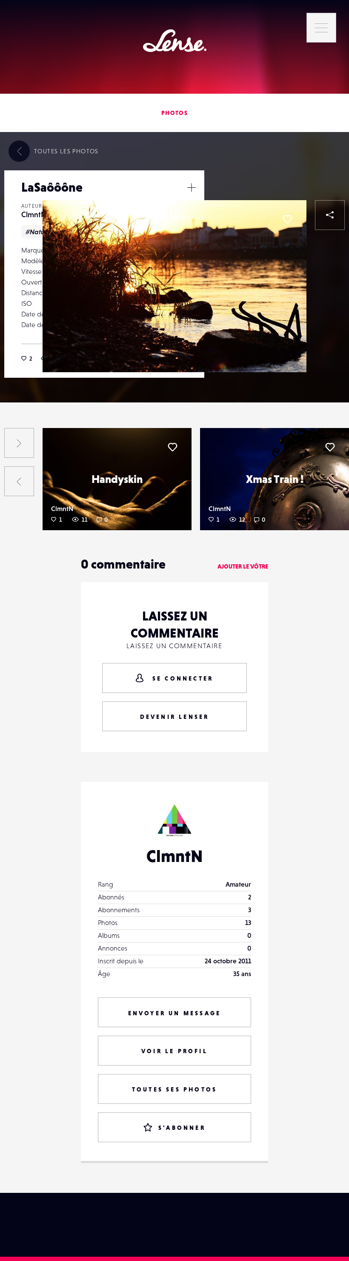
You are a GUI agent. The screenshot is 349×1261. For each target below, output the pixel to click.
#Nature (38, 232)
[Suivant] (19, 443)
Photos (174, 112)
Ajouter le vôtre (242, 566)
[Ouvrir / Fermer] (191, 187)
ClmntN (33, 214)
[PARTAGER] (330, 215)
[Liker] (287, 219)
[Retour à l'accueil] (174, 40)
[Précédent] (19, 481)
